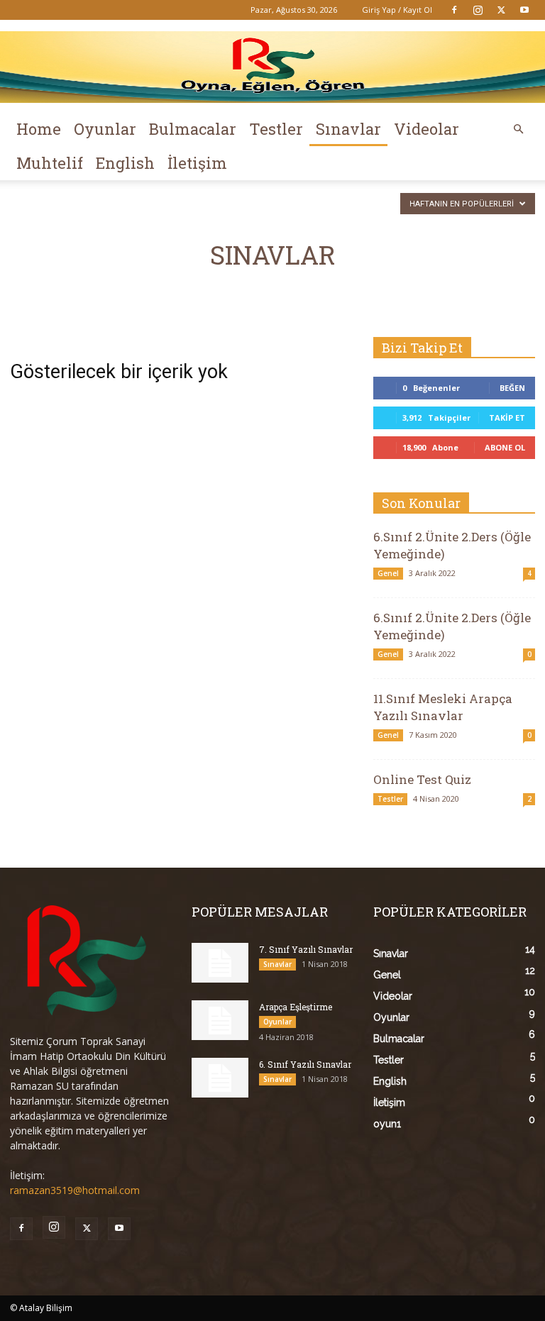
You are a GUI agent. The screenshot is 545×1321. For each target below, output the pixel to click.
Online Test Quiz (422, 779)
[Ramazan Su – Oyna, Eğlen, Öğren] (272, 67)
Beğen (512, 387)
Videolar (426, 128)
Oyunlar (105, 128)
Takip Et (507, 417)
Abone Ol (505, 447)
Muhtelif (49, 163)
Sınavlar (348, 128)
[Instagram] (477, 10)
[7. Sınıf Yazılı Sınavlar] (220, 963)
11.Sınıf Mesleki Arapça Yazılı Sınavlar (442, 707)
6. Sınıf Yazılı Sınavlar (305, 1064)
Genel (388, 573)
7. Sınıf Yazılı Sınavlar (306, 949)
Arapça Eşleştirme (295, 1006)
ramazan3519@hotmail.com (75, 1190)
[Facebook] (454, 10)
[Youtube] (524, 10)
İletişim (197, 163)
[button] (518, 129)
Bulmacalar (192, 128)
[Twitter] (501, 10)
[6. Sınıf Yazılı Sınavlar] (220, 1078)
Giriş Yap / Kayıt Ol (397, 9)
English (125, 163)
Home (38, 128)
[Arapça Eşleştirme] (220, 1020)
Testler (276, 128)
